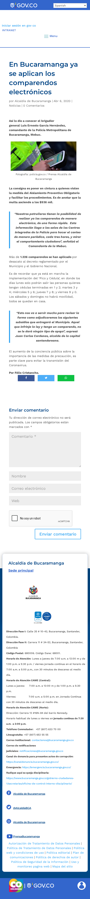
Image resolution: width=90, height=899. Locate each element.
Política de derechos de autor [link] (57, 857)
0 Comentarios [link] (33, 105)
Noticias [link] (15, 105)
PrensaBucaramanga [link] (26, 836)
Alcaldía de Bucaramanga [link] (33, 101)
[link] (23, 8)
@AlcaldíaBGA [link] (22, 808)
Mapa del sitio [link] (62, 866)
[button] (79, 36)
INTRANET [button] (9, 30)
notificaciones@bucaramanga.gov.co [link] (41, 751)
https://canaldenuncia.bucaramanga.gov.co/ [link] (32, 761)
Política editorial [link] (58, 852)
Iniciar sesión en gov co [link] (19, 25)
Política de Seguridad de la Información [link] (39, 861)
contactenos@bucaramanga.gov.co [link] (53, 740)
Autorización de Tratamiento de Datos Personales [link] (44, 843)
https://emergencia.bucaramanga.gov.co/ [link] (46, 767)
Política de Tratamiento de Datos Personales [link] (39, 848)
